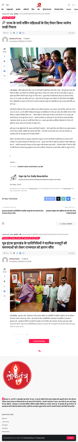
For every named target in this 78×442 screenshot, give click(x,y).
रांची (32, 238)
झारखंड (4, 17)
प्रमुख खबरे (11, 17)
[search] (68, 5)
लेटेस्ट (37, 238)
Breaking (6, 238)
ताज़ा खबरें (40, 166)
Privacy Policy (28, 438)
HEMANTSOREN (23, 166)
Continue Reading (39, 341)
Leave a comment (67, 224)
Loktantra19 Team (15, 38)
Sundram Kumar (14, 259)
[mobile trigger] (3, 5)
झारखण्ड (19, 238)
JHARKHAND (33, 166)
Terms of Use (40, 438)
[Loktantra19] (39, 5)
